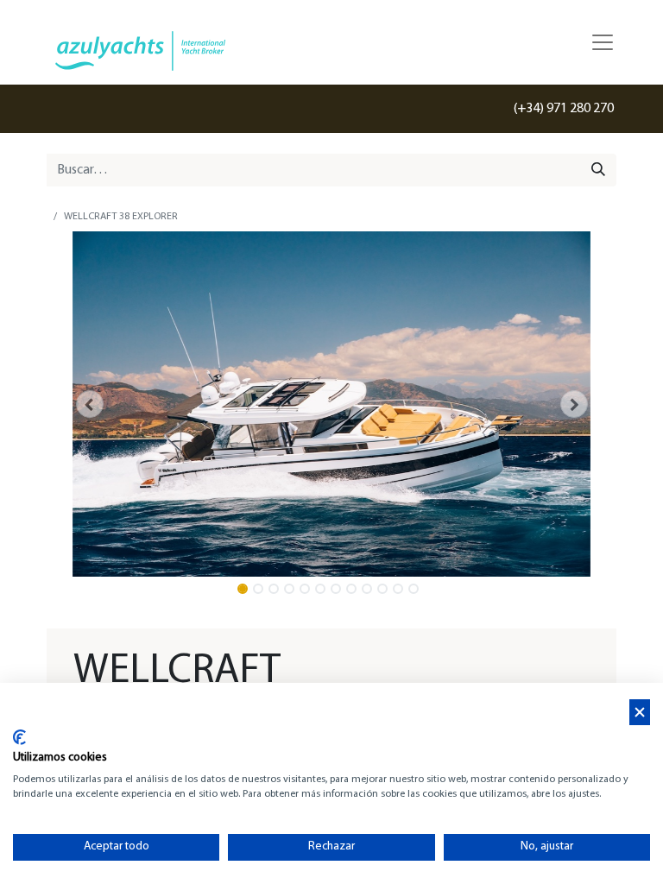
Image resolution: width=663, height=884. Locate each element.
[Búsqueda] (598, 170)
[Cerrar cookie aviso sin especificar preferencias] (639, 712)
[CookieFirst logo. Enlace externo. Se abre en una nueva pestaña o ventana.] (19, 737)
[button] (89, 404)
